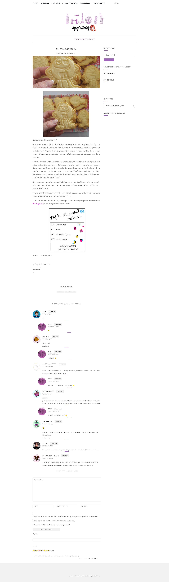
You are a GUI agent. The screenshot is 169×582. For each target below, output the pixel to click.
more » (51, 550)
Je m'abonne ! (109, 60)
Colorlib (83, 576)
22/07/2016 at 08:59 (53, 411)
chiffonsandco (49, 364)
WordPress (97, 576)
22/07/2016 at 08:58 (53, 326)
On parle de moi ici (70, 3)
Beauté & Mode (98, 3)
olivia (45, 443)
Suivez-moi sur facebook (114, 113)
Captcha (35, 534)
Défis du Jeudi (88, 39)
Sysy (73, 53)
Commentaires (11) (66, 286)
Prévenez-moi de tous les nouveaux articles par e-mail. (52, 525)
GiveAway (45, 3)
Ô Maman (78, 39)
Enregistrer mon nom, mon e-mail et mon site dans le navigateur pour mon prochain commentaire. (65, 516)
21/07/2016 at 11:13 (47, 339)
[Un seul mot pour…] (66, 72)
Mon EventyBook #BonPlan (89, 558)
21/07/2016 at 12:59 (47, 366)
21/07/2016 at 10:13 (47, 314)
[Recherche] (135, 3)
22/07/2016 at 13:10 (47, 424)
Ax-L (44, 311)
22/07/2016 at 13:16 (47, 445)
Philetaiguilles (38, 204)
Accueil (36, 3)
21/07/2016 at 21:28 (47, 394)
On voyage (55, 3)
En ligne (109, 73)
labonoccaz (48, 391)
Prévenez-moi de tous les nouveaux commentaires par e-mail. (54, 521)
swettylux (47, 421)
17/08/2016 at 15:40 (47, 458)
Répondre (52, 311)
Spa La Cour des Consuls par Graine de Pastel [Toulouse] (56, 556)
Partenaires (85, 3)
